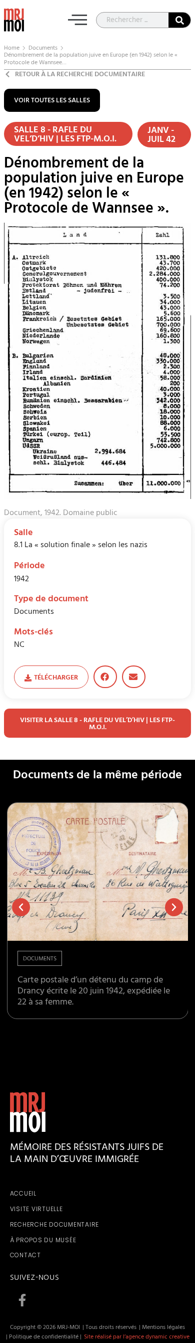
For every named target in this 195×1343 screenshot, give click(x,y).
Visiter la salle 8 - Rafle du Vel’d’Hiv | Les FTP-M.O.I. (97, 724)
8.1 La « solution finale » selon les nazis (81, 545)
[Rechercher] (179, 20)
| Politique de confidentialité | (44, 1337)
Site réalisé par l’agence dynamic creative (137, 1337)
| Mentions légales (162, 1327)
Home (12, 48)
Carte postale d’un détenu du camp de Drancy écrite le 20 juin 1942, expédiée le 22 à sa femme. (94, 991)
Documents (43, 48)
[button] (77, 22)
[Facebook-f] (22, 1299)
